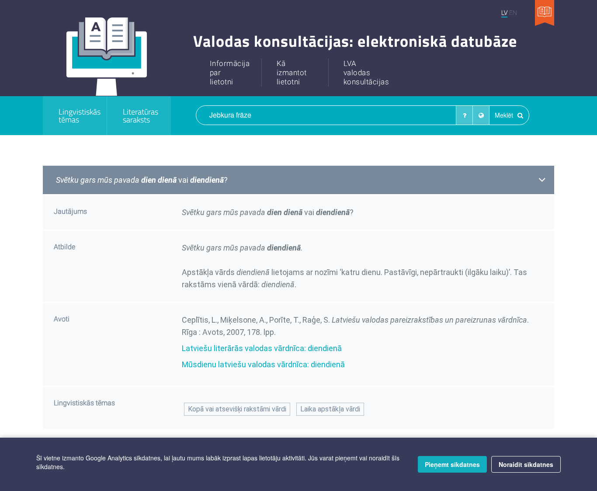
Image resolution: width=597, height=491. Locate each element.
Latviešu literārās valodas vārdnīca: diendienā (262, 348)
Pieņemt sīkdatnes (452, 464)
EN (513, 12)
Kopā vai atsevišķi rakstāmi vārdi (237, 409)
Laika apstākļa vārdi (330, 409)
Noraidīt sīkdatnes (526, 464)
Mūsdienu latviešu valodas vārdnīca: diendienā (263, 364)
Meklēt (505, 115)
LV (504, 12)
